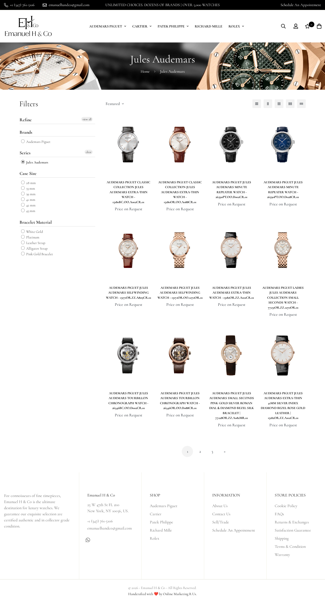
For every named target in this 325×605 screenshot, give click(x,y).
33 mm (30, 188)
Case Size (28, 173)
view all (87, 119)
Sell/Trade (220, 522)
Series (25, 153)
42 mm (30, 205)
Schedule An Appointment (301, 5)
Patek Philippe (171, 26)
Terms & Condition (290, 546)
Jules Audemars (36, 162)
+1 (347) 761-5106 (100, 521)
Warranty (282, 554)
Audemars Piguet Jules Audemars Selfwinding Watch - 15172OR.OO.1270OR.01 (180, 293)
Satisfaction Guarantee (293, 530)
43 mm (30, 211)
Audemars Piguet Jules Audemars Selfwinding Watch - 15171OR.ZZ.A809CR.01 (128, 293)
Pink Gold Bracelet (39, 254)
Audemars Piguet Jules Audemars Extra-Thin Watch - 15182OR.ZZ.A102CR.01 (231, 293)
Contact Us (221, 514)
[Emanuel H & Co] (28, 26)
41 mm (30, 200)
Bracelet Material (36, 222)
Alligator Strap (36, 248)
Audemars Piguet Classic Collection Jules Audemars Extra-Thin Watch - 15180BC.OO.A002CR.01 (128, 192)
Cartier (140, 26)
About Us (220, 505)
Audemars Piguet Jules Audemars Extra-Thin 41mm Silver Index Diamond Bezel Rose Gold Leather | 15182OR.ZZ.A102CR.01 (283, 405)
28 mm (30, 183)
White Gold (34, 232)
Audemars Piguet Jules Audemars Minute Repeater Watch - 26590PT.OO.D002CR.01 (231, 189)
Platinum (32, 237)
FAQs (279, 514)
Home (145, 71)
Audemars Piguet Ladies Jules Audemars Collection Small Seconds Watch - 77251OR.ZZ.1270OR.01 (283, 298)
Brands (26, 132)
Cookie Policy (286, 505)
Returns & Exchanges (292, 522)
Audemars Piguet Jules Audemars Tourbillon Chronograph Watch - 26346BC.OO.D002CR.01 (128, 400)
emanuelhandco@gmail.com (109, 528)
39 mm (30, 194)
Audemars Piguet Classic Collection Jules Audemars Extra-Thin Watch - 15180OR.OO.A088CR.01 (180, 192)
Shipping (282, 538)
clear (88, 152)
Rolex (234, 26)
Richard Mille (208, 26)
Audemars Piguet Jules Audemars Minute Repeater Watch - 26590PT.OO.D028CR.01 (283, 189)
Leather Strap (35, 243)
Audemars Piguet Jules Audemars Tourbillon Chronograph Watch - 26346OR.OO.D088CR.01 (180, 400)
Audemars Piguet (105, 26)
